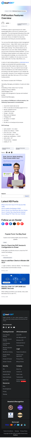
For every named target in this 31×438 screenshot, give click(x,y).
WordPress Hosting (7, 352)
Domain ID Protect (7, 358)
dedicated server (24, 62)
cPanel (4, 242)
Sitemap (5, 394)
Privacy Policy (19, 358)
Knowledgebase (7, 388)
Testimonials (19, 377)
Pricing (4, 391)
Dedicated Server (20, 342)
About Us (18, 369)
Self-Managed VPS (21, 337)
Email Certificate (7, 377)
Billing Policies (20, 361)
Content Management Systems (22, 24)
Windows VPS (19, 340)
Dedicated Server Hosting (6, 149)
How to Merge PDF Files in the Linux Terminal (13, 214)
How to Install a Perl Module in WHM (11, 208)
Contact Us (19, 371)
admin (7, 23)
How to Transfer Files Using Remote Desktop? (13, 212)
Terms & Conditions (21, 352)
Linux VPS (18, 334)
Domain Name (6, 282)
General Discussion (7, 257)
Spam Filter (6, 379)
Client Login (19, 374)
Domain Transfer (7, 361)
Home (6, 11)
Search (27, 196)
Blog (4, 386)
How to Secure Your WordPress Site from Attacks (14, 210)
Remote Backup (7, 371)
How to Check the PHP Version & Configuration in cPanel (13, 246)
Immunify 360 (6, 374)
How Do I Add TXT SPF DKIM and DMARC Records (13, 287)
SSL (4, 369)
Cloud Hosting (20, 345)
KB (10, 11)
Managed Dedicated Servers (20, 149)
